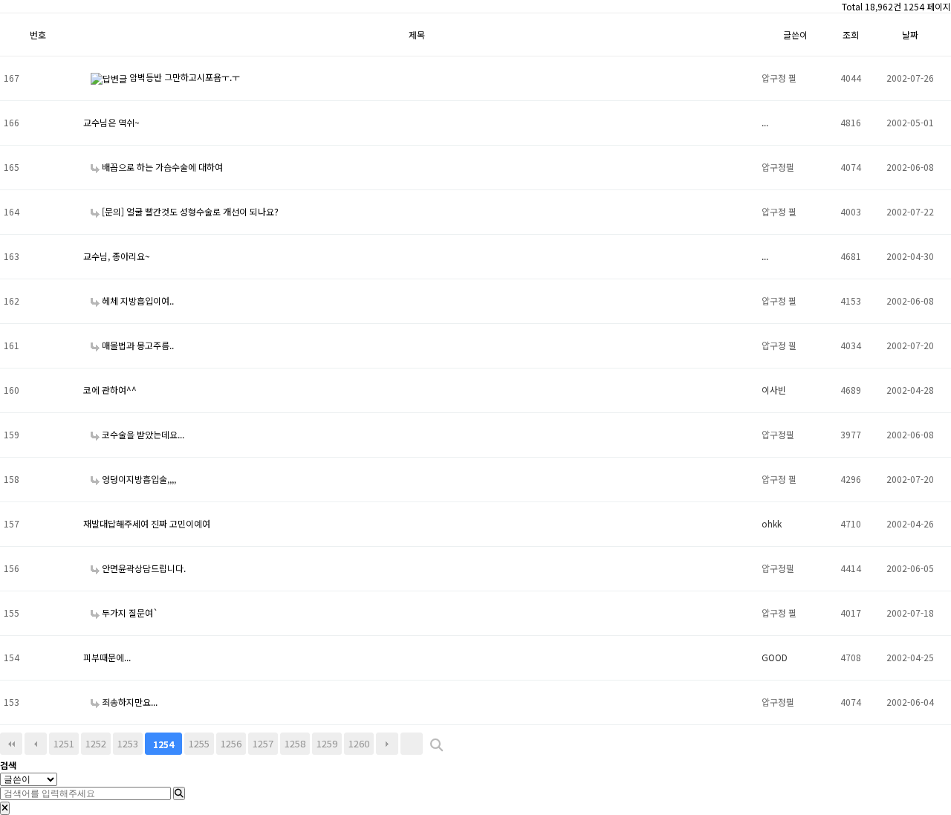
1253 (127, 743)
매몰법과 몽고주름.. (137, 345)
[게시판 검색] (436, 746)
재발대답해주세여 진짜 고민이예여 (146, 523)
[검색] (179, 793)
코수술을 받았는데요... (142, 434)
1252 (95, 743)
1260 (358, 743)
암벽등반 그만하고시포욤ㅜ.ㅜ (183, 77)
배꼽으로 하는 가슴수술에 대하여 (161, 166)
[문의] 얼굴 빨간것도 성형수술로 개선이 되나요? (189, 211)
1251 (63, 743)
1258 (295, 743)
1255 (199, 743)
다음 (387, 744)
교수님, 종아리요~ (116, 256)
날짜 (910, 34)
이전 (36, 744)
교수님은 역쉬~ (111, 122)
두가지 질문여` (129, 612)
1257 (263, 743)
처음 (11, 744)
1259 (327, 743)
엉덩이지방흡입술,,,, (138, 479)
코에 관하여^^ (110, 389)
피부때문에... (107, 657)
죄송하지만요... (129, 701)
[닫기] (5, 808)
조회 (851, 34)
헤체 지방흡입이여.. (137, 300)
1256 (231, 743)
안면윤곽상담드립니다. (143, 568)
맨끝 (411, 744)
